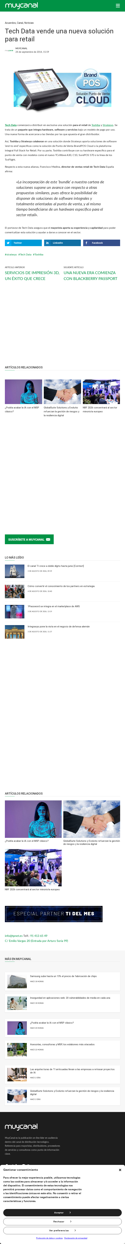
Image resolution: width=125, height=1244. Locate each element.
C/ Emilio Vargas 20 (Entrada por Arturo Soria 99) (36, 941)
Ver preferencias (59, 1231)
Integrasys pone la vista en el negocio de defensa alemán (59, 626)
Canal (20, 22)
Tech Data (11, 125)
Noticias (29, 22)
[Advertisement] (62, 326)
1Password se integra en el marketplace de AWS (54, 606)
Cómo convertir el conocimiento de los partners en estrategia (61, 586)
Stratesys (108, 125)
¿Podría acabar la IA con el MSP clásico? (52, 1022)
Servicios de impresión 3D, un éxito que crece (32, 276)
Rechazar (58, 1222)
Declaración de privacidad (75, 1238)
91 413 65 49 (38, 936)
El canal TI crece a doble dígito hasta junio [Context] (56, 566)
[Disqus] (62, 470)
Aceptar (59, 1213)
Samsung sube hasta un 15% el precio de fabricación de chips (63, 976)
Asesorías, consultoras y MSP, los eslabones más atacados (62, 1044)
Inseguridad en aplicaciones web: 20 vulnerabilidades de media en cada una (70, 997)
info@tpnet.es (14, 936)
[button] (120, 1170)
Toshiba (95, 125)
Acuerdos (10, 22)
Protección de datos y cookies (49, 1238)
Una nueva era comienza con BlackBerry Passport (90, 276)
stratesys (12, 254)
